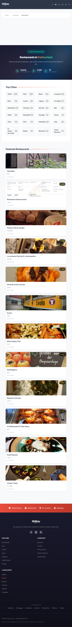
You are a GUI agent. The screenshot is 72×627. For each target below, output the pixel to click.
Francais (4, 585)
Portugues (5, 592)
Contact (39, 546)
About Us (40, 542)
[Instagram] (36, 532)
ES (59, 4)
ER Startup (54, 608)
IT (52, 4)
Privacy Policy (41, 549)
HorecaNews (29, 608)
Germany (4, 556)
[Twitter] (41, 532)
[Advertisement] (36, 32)
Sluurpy (4, 564)
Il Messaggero (19, 608)
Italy (3, 546)
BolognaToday (45, 608)
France (4, 549)
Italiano (4, 574)
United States (6, 560)
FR (62, 4)
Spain (3, 553)
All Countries (5, 542)
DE (66, 4)
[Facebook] (31, 532)
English (4, 578)
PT (69, 4)
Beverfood (36, 608)
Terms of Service (42, 553)
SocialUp (62, 608)
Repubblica (10, 608)
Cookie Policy (41, 556)
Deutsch (4, 588)
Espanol (4, 581)
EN (56, 4)
